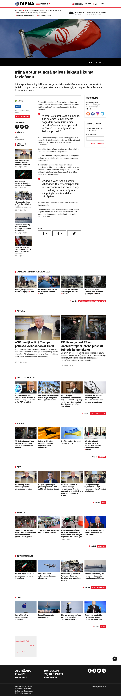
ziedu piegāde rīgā (22, 641)
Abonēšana (23, 670)
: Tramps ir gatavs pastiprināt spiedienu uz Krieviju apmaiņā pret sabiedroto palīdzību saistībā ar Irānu (72, 490)
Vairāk (74, 301)
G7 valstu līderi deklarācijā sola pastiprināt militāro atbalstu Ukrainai (92, 445)
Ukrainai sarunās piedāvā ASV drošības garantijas (93, 291)
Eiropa (20, 423)
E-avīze (20, 674)
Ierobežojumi (19, 139)
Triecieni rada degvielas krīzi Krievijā (48, 531)
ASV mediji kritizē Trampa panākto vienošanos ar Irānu (22, 162)
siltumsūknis (30, 653)
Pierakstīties (97, 144)
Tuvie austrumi (22, 116)
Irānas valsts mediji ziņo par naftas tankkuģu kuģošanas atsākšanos (23, 227)
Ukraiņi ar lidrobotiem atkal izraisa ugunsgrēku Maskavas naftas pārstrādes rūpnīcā (25, 533)
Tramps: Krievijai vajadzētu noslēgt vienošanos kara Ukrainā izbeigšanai (95, 488)
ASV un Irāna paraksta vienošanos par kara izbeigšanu (23, 183)
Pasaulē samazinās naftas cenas (46, 616)
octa (32, 645)
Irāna (16, 137)
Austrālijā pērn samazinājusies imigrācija (21, 617)
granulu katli (21, 652)
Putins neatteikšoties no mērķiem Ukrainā (47, 291)
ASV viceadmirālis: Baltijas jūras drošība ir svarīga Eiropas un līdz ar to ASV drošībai (25, 398)
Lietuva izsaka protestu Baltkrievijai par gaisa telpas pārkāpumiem (48, 397)
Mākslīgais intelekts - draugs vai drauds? (32, 13)
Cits (19, 597)
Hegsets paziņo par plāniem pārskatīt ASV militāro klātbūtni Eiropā (48, 487)
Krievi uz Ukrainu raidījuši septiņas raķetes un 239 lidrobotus (45, 444)
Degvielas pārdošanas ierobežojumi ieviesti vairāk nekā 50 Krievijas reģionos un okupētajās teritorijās (71, 534)
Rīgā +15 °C (80, 12)
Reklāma (21, 677)
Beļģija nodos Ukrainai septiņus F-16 (70, 442)
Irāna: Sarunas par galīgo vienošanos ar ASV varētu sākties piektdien (23, 250)
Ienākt (102, 4)
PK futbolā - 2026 (44, 16)
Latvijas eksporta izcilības (26, 16)
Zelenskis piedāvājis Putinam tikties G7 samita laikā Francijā (93, 617)
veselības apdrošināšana (25, 647)
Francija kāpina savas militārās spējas (25, 290)
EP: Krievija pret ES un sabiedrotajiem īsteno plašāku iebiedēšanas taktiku (82, 346)
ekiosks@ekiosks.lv (99, 687)
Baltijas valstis (26, 378)
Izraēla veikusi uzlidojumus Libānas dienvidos (47, 576)
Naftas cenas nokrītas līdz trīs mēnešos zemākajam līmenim (71, 617)
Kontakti (50, 677)
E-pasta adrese (91, 134)
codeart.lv (27, 693)
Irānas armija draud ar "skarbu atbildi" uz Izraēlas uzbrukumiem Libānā (70, 577)
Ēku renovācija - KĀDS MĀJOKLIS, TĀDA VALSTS (43, 10)
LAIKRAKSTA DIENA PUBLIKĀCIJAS (33, 272)
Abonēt (89, 4)
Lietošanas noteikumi (23, 689)
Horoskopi (51, 670)
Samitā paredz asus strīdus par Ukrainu (69, 291)
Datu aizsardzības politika (24, 691)
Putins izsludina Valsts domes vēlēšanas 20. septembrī (94, 532)
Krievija (21, 512)
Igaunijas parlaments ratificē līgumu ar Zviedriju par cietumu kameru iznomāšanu (93, 398)
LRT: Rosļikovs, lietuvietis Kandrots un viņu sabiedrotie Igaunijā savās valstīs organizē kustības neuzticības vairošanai (72, 400)
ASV (19, 467)
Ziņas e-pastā (53, 674)
